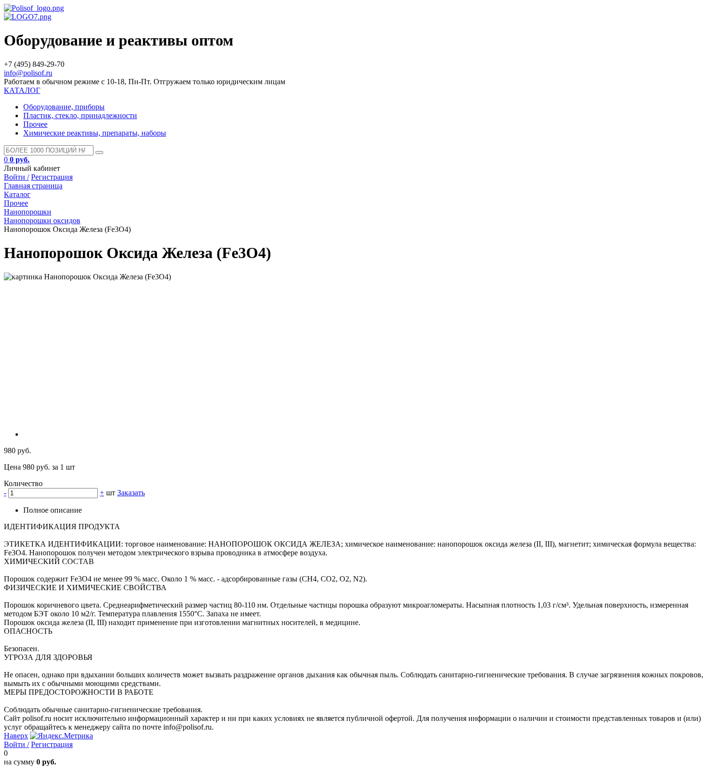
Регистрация (52, 177)
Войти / (16, 177)
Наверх (16, 736)
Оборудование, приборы (64, 107)
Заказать (131, 493)
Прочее (35, 124)
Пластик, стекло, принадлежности (80, 115)
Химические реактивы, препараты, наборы (94, 133)
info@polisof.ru (28, 73)
